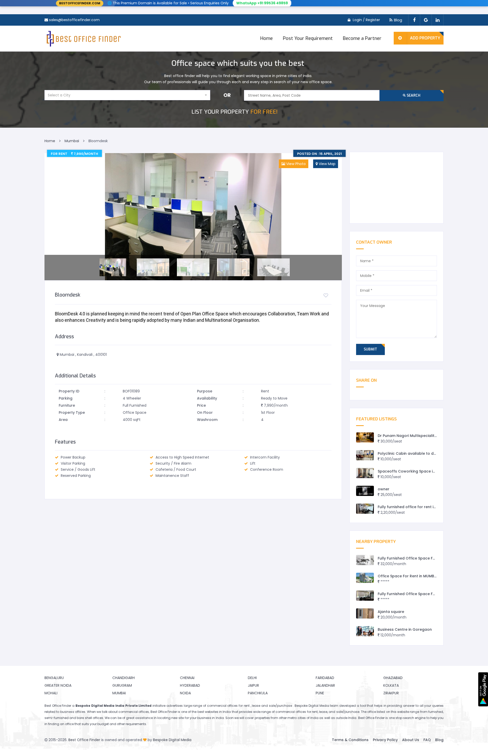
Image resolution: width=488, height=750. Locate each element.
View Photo (295, 163)
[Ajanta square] (365, 613)
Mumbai (119, 693)
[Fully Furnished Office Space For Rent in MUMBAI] (365, 560)
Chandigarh (123, 677)
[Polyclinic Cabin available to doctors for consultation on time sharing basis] (365, 455)
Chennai (187, 677)
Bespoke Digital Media (172, 739)
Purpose (204, 391)
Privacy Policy (385, 739)
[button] (127, 95)
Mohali (50, 693)
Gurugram (122, 685)
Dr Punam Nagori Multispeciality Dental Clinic (419, 435)
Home (266, 38)
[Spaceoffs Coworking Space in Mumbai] (365, 473)
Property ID (69, 391)
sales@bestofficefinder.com (74, 19)
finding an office (61, 724)
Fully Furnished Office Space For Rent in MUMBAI (422, 558)
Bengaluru (54, 677)
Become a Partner (362, 38)
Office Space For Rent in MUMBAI (408, 576)
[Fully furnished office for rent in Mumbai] (365, 509)
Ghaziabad (393, 677)
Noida (185, 693)
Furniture (67, 405)
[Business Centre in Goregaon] (365, 631)
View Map (327, 163)
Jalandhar (325, 685)
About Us (410, 739)
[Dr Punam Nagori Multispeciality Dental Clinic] (365, 437)
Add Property (425, 38)
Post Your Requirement (308, 38)
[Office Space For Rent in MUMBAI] (365, 578)
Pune (320, 693)
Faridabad (325, 677)
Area (63, 419)
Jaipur (253, 685)
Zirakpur (391, 693)
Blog (398, 20)
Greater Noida (57, 685)
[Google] (426, 20)
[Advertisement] (396, 187)
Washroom (207, 419)
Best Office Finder (84, 739)
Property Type (72, 412)
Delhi (252, 677)
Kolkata (391, 685)
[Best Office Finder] (83, 38)
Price (201, 405)
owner (383, 489)
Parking (65, 398)
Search (413, 95)
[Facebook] (414, 20)
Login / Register (366, 19)
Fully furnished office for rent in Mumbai (414, 506)
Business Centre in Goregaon (405, 629)
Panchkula (258, 693)
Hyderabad (190, 685)
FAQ (427, 739)
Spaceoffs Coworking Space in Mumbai (414, 471)
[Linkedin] (438, 20)
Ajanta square (391, 611)
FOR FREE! (234, 111)
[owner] (365, 491)
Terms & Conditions (350, 739)
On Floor (205, 412)
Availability (207, 398)
